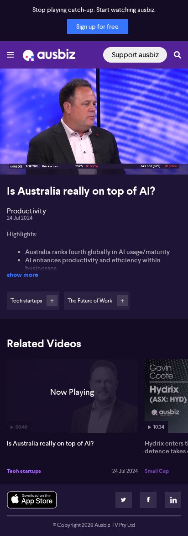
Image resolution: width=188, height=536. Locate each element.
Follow (52, 300)
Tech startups (24, 471)
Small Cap (157, 471)
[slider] (94, 142)
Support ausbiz (135, 54)
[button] (16, 158)
